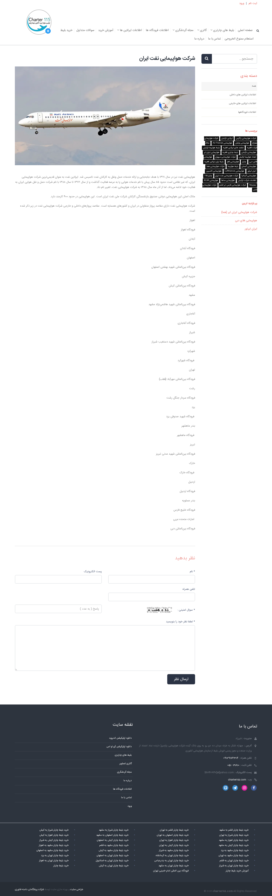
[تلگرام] (235, 788)
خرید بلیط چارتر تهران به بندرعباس (171, 861)
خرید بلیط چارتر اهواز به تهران (174, 840)
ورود (241, 3)
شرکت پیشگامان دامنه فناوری (29, 890)
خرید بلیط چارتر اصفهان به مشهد (112, 835)
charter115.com (237, 780)
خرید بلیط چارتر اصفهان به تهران (173, 835)
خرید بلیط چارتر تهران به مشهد (174, 866)
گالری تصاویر (125, 764)
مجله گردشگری (183, 30)
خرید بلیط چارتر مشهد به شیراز (174, 850)
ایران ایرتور (251, 229)
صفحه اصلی (245, 30)
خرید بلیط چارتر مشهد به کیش (114, 850)
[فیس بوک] (254, 788)
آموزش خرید (105, 30)
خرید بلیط (66, 30)
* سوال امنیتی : (186, 610)
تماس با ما (214, 38)
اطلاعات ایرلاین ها (130, 30)
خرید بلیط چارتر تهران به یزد (55, 856)
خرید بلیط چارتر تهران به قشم (234, 861)
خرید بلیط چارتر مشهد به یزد (235, 850)
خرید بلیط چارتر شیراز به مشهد (114, 830)
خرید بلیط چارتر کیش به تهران (174, 845)
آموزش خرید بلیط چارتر (237, 871)
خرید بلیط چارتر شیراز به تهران (234, 835)
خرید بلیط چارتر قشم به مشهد (234, 830)
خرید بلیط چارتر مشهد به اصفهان (52, 850)
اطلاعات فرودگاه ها (157, 30)
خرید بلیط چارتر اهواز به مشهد (234, 840)
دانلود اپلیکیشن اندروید (120, 738)
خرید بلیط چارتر (61, 866)
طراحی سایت (76, 890)
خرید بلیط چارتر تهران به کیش (114, 866)
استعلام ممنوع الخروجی (239, 38)
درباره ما (199, 38)
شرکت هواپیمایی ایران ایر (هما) (239, 212)
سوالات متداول (85, 30)
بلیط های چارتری (223, 30)
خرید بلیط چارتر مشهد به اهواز (54, 845)
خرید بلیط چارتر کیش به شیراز (54, 840)
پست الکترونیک (93, 571)
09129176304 (230, 758)
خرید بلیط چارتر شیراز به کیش (54, 830)
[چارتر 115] (39, 22)
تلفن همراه (189, 589)
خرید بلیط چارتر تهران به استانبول (112, 861)
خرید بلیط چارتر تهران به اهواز (54, 861)
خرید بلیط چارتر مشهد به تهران (233, 856)
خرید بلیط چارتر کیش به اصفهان (113, 840)
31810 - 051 (233, 765)
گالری (203, 30)
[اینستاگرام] (244, 788)
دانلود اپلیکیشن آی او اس (119, 747)
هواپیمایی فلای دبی (246, 220)
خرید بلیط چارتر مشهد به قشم (114, 845)
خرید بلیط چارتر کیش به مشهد (234, 845)
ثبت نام (253, 3)
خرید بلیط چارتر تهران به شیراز (234, 866)
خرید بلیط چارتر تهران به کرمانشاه (172, 856)
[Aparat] (225, 788)
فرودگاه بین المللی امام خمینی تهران (171, 871)
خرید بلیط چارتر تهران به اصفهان (112, 856)
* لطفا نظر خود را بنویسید (180, 621)
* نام (192, 571)
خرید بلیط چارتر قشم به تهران (174, 830)
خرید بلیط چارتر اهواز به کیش (54, 835)
